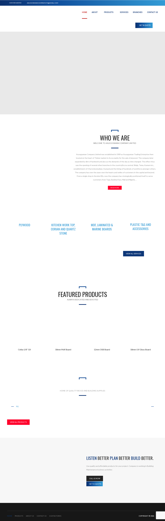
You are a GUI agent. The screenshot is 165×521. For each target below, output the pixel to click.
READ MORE (114, 188)
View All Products (18, 422)
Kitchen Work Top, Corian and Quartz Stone (45, 406)
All (17, 406)
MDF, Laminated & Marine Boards (87, 406)
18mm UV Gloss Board (140, 349)
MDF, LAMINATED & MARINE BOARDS (102, 227)
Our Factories (55, 516)
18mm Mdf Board (63, 349)
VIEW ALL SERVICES (133, 254)
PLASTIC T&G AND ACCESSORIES (140, 226)
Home (9, 516)
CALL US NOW (94, 478)
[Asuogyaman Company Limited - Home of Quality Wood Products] (39, 27)
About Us (30, 516)
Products (19, 516)
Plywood (144, 406)
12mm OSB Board (102, 349)
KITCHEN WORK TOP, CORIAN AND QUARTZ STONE (63, 229)
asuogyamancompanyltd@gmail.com (42, 3)
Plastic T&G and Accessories (121, 406)
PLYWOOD (24, 225)
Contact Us (42, 516)
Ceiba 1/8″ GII (24, 349)
